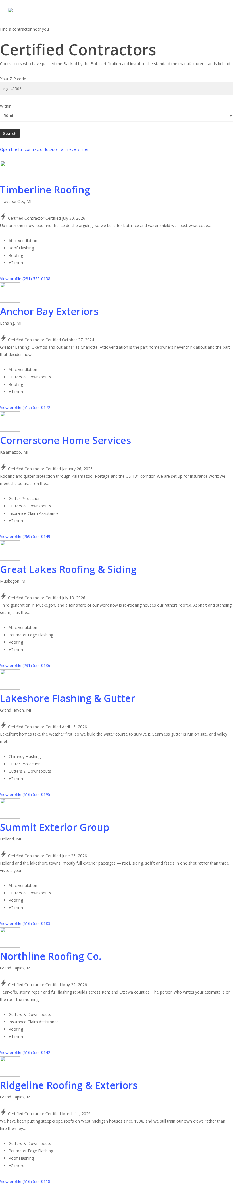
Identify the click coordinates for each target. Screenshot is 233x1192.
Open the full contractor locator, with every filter (44, 149)
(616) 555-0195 (36, 794)
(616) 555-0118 (36, 1181)
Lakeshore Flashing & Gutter (67, 698)
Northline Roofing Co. (50, 956)
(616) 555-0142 (36, 1052)
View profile (11, 278)
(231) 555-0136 (36, 665)
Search (9, 133)
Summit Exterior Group (54, 827)
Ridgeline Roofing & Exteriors (69, 1085)
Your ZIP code (13, 78)
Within (5, 106)
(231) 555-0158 (36, 278)
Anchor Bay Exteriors (49, 311)
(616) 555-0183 (36, 923)
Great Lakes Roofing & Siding (68, 569)
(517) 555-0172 (36, 407)
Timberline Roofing (45, 189)
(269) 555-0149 (36, 536)
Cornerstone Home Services (65, 440)
